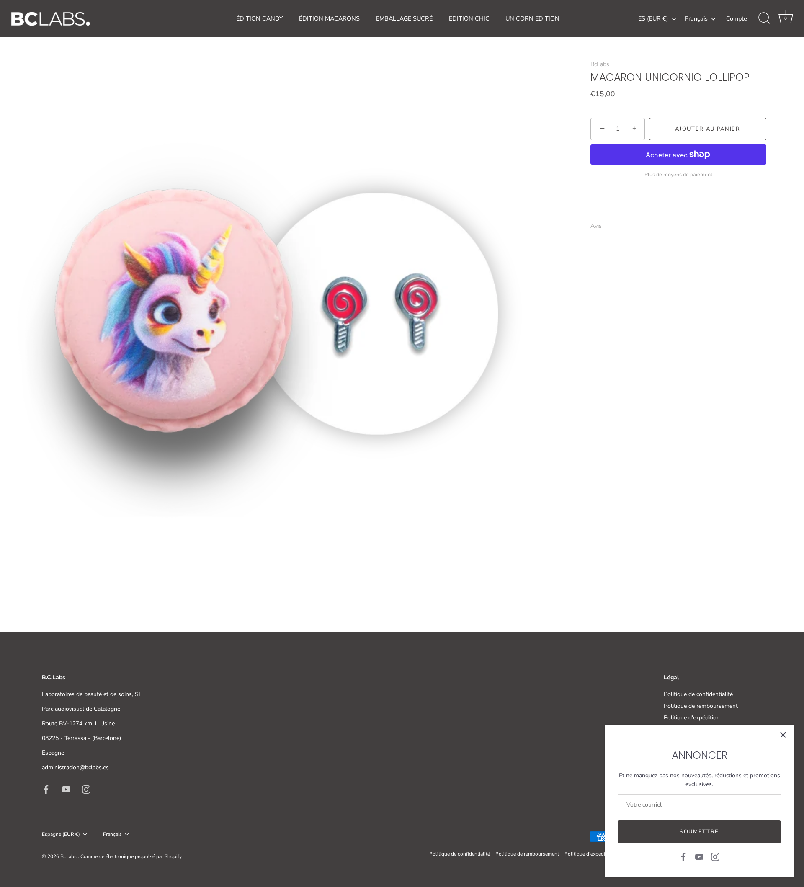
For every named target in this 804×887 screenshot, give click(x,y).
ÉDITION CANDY (259, 18)
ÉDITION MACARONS (329, 18)
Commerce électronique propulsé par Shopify (131, 856)
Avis (596, 225)
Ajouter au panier (707, 129)
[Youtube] (699, 856)
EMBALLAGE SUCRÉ (404, 18)
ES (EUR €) (653, 18)
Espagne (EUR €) (61, 834)
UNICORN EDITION (532, 18)
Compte (736, 18)
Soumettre (699, 831)
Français (696, 18)
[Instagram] (715, 856)
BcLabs (599, 64)
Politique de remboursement (701, 706)
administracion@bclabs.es (75, 767)
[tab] (600, 225)
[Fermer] (783, 735)
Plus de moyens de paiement (678, 174)
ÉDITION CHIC (469, 18)
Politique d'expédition (692, 718)
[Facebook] (683, 856)
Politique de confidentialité (698, 694)
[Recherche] (764, 18)
